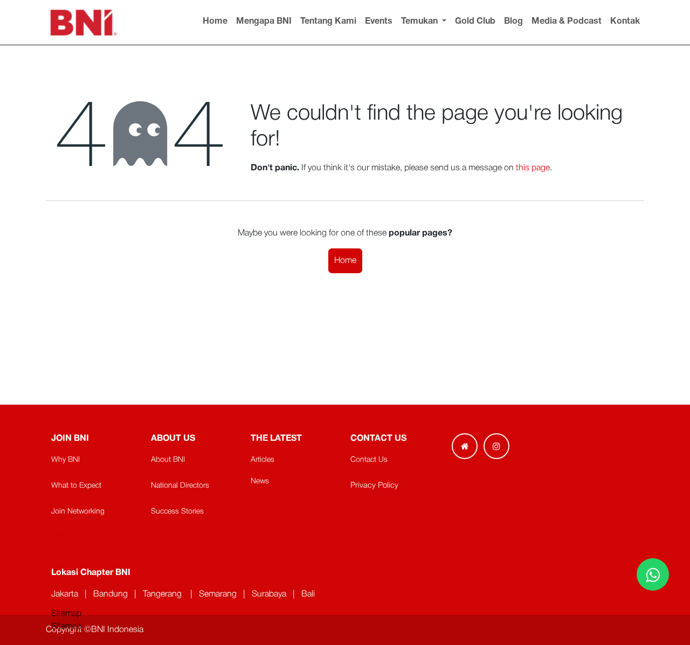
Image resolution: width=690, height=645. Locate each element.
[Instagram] (496, 446)
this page (533, 168)
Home (345, 261)
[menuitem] (215, 22)
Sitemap (66, 626)
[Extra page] (465, 446)
